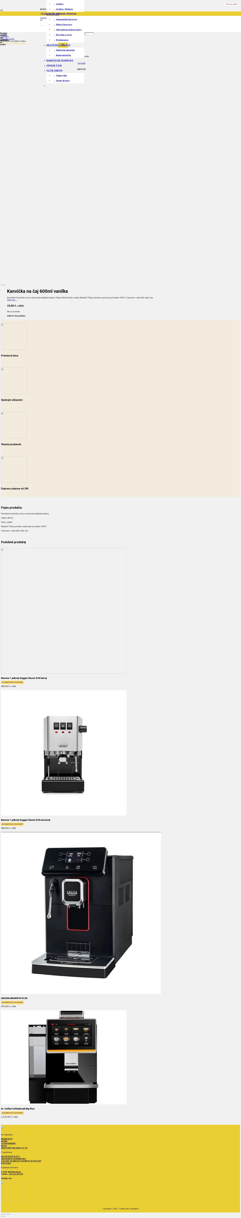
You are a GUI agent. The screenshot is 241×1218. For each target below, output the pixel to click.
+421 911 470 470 (15, 1174)
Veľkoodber (8, 1143)
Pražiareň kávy (10, 1156)
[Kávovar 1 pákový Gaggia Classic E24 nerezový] (64, 815)
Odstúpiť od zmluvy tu (14, 1148)
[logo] (10, 1132)
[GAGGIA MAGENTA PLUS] (81, 993)
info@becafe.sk (14, 1172)
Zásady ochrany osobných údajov (21, 1161)
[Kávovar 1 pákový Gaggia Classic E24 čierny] (64, 673)
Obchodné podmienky (13, 1159)
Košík (4, 1141)
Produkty (7, 1139)
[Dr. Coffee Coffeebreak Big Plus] (64, 1104)
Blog (4, 1146)
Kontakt (6, 1163)
